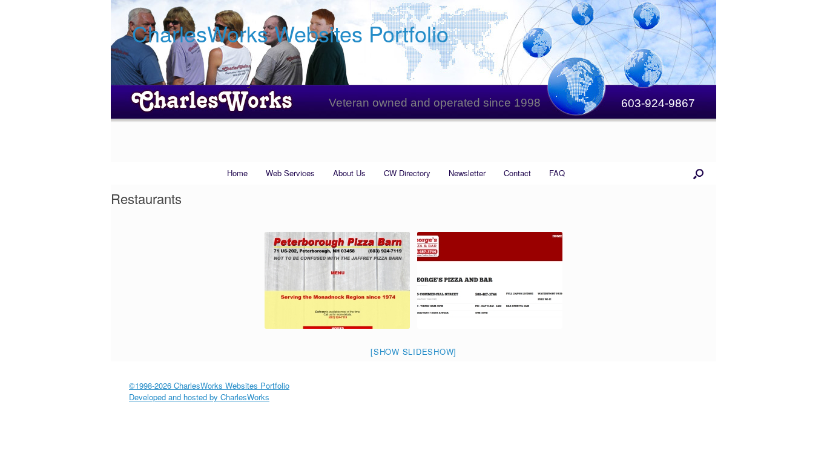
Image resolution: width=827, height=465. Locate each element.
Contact (517, 173)
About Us (349, 173)
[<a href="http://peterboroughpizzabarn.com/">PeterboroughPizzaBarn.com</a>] (337, 280)
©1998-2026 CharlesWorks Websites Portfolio (209, 385)
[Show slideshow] (413, 351)
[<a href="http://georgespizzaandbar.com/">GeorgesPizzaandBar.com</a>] (489, 280)
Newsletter (467, 173)
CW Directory (407, 173)
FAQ (557, 173)
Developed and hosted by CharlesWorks (199, 397)
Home (237, 173)
